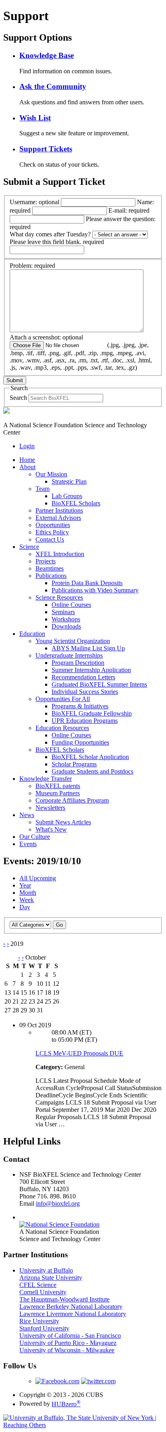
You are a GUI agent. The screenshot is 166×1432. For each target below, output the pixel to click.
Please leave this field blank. (57, 241)
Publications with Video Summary (95, 590)
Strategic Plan (69, 481)
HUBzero (66, 1404)
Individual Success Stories (85, 691)
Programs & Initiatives (80, 706)
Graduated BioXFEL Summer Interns (99, 684)
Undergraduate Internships (69, 655)
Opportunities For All (62, 698)
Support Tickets (45, 149)
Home (27, 459)
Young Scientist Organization (72, 640)
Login (27, 446)
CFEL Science (37, 1284)
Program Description (78, 662)
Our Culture (34, 836)
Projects (45, 561)
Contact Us (49, 539)
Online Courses (71, 604)
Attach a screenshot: (81, 352)
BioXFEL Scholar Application (90, 756)
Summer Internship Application (91, 669)
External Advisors (58, 517)
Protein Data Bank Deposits (87, 582)
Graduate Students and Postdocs (92, 771)
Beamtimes (49, 568)
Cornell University (42, 1292)
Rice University (39, 1321)
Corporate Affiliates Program (72, 800)
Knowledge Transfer (45, 778)
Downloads (66, 626)
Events (28, 843)
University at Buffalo (46, 1270)
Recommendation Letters (83, 677)
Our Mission (51, 474)
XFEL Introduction (59, 553)
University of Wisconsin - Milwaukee (66, 1350)
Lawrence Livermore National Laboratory (72, 1313)
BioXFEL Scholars (76, 503)
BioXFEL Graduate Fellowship (92, 713)
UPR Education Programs (85, 720)
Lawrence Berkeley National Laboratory (70, 1306)
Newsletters (50, 807)
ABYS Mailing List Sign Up (88, 648)
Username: (34, 202)
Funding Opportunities (80, 742)
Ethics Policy (52, 532)
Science (29, 546)
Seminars (63, 611)
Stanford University (44, 1328)
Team (42, 488)
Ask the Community (52, 86)
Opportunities (52, 524)
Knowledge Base (46, 55)
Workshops (66, 619)
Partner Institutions (59, 510)
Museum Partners (57, 793)
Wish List (35, 118)
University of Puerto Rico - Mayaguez (67, 1342)
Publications (50, 575)
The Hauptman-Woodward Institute (64, 1299)
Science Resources (59, 597)
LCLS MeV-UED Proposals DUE (79, 1053)
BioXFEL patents (57, 785)
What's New (51, 829)
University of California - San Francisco (70, 1335)
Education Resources (62, 727)
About (27, 467)
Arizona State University (50, 1277)
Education (32, 633)
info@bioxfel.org (58, 1203)
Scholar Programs (74, 764)
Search (18, 397)
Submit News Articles (63, 822)
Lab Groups (67, 496)
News (26, 814)
